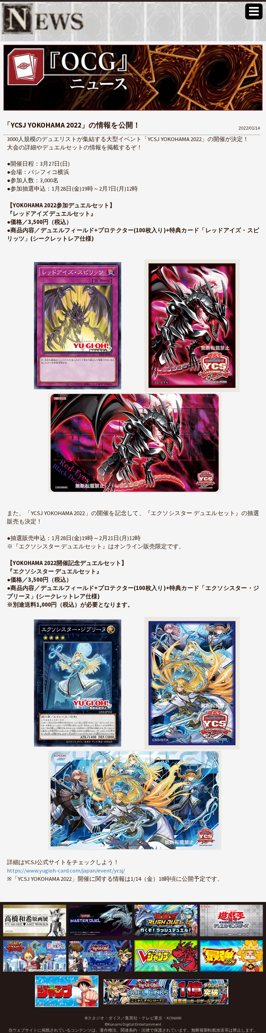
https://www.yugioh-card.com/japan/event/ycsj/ (66, 870)
